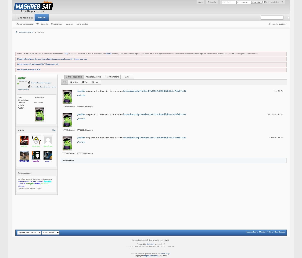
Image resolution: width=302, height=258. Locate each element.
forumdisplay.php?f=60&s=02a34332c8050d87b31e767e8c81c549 (154, 91)
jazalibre (75, 82)
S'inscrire (212, 2)
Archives (270, 232)
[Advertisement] (151, 32)
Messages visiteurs (93, 77)
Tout (64, 82)
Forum (41, 17)
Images (97, 82)
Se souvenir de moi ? (274, 2)
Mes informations (112, 77)
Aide (200, 2)
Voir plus (81, 96)
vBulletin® (150, 244)
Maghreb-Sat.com (150, 256)
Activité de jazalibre (74, 77)
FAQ (37, 24)
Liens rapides (82, 24)
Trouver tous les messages (41, 83)
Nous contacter (252, 232)
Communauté (57, 24)
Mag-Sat (262, 232)
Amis (127, 77)
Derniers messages (24, 24)
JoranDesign (165, 254)
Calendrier (45, 24)
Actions (69, 24)
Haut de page (280, 232)
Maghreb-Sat (25, 17)
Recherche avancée (277, 24)
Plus (53, 130)
